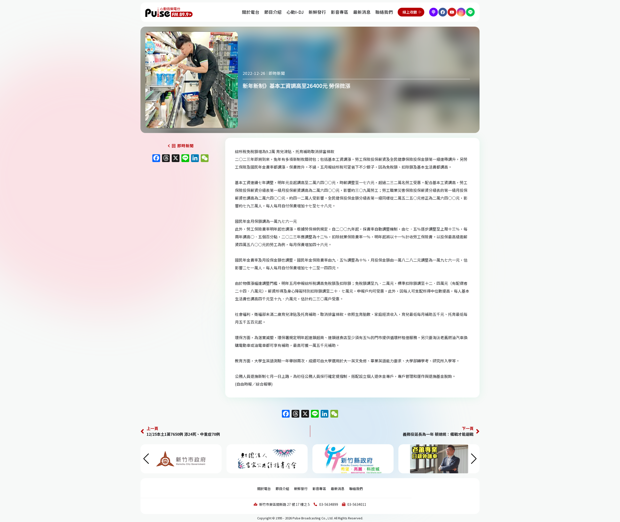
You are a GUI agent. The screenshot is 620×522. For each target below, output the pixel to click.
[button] (474, 458)
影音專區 (339, 12)
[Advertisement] (180, 206)
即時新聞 (277, 73)
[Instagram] (461, 12)
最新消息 (362, 12)
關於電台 (250, 12)
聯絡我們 (384, 12)
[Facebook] (442, 12)
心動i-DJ (295, 12)
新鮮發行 (317, 12)
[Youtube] (452, 12)
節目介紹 (273, 12)
